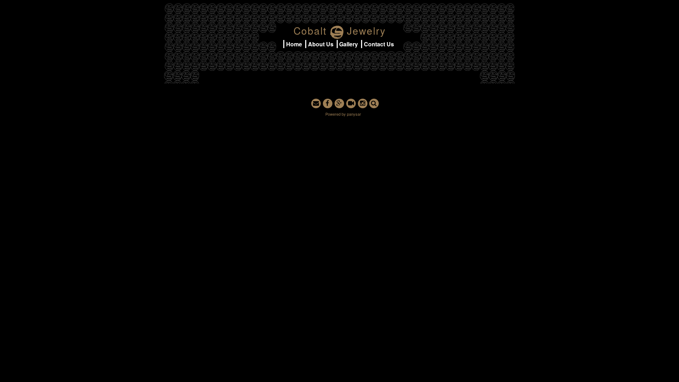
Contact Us (379, 44)
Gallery (348, 44)
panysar (354, 114)
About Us (320, 44)
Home (294, 44)
